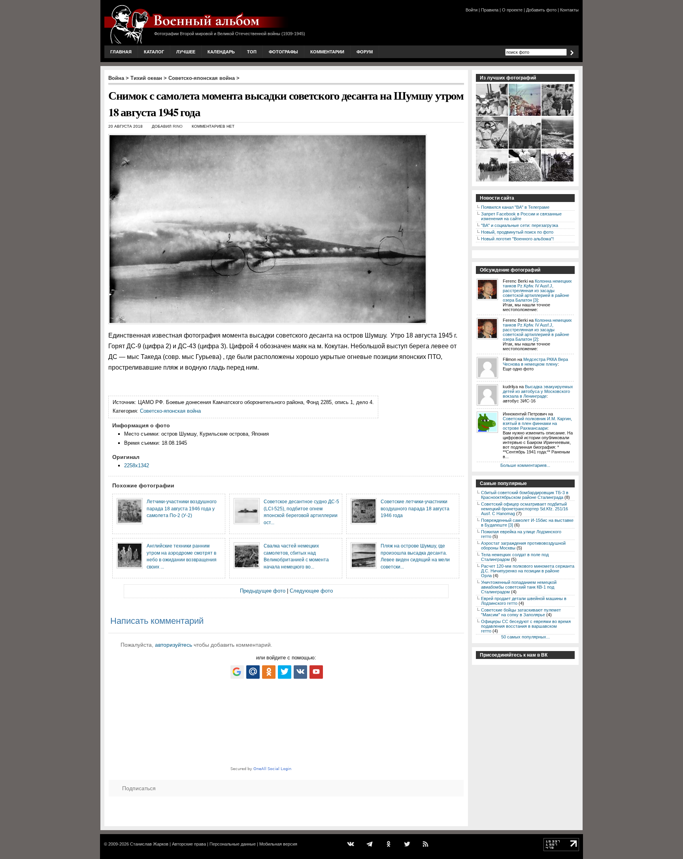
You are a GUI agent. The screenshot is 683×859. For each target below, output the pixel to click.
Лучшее (185, 51)
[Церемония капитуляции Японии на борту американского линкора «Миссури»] (525, 115)
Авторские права (189, 844)
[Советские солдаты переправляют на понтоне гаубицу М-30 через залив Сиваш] (492, 180)
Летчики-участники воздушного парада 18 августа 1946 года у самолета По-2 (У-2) (182, 508)
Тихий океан (146, 78)
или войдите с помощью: (286, 658)
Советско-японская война (201, 78)
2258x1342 (136, 465)
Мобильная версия (278, 844)
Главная (121, 51)
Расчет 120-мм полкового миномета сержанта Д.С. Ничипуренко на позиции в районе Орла (527, 571)
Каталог (154, 51)
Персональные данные (232, 844)
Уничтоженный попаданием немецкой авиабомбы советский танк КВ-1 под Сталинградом (519, 587)
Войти (471, 10)
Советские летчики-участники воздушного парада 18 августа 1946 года (415, 508)
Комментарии (327, 51)
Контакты (569, 10)
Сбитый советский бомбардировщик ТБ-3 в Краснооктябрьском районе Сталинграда (524, 495)
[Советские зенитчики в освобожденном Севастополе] (492, 147)
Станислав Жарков (149, 844)
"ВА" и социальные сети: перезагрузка (519, 225)
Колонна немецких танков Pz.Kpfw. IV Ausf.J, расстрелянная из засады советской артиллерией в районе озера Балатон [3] (537, 290)
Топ (252, 51)
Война (116, 78)
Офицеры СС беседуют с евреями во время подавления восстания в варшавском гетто (526, 626)
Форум (365, 51)
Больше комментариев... (525, 465)
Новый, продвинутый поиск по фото (517, 232)
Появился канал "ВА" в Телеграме (515, 207)
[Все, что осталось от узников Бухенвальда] (525, 180)
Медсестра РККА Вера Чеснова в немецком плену (535, 361)
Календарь (221, 51)
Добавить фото (541, 10)
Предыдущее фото (262, 591)
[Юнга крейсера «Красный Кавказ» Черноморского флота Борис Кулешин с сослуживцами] (492, 115)
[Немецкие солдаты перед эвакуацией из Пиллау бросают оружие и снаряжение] (557, 180)
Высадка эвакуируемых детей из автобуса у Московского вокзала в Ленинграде (538, 391)
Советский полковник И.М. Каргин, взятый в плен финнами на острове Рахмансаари (537, 423)
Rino (178, 126)
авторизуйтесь (173, 645)
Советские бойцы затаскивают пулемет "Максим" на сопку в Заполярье (521, 612)
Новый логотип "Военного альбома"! (517, 238)
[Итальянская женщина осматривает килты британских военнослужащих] (557, 115)
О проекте (512, 10)
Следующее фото (311, 591)
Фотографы (283, 51)
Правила (489, 10)
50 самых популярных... (525, 636)
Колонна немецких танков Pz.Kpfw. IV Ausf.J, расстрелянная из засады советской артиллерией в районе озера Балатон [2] (537, 330)
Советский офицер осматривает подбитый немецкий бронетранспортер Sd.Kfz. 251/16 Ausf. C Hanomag (524, 509)
